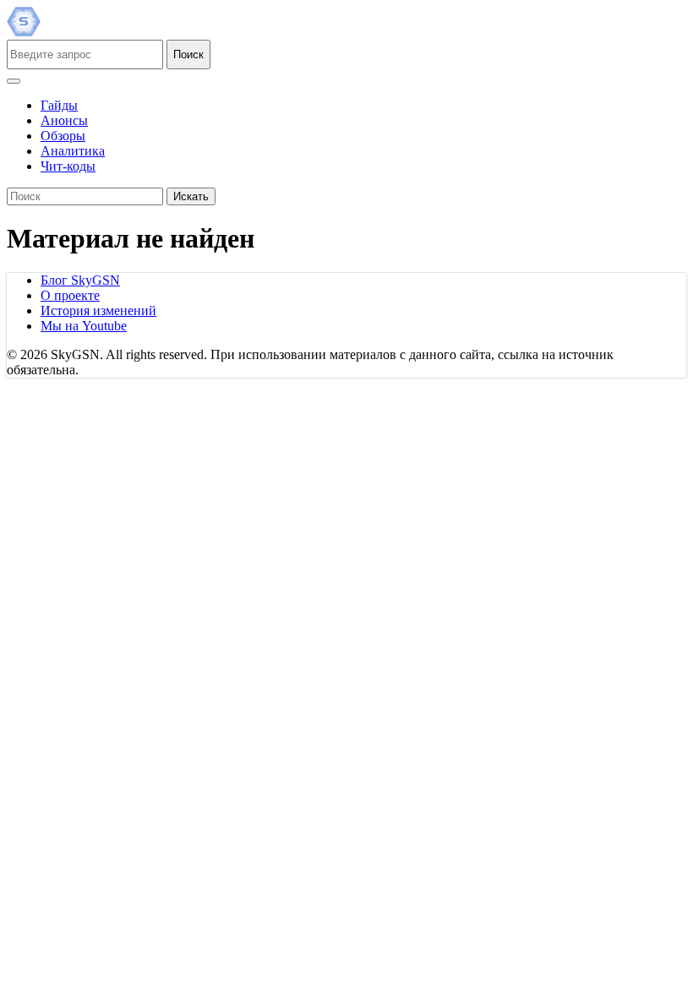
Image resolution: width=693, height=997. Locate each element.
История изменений (98, 310)
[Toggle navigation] (13, 81)
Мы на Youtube (84, 326)
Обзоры (63, 135)
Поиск (188, 54)
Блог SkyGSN (80, 280)
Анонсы (64, 120)
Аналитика (73, 151)
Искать (191, 196)
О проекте (70, 295)
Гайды (59, 105)
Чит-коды (68, 166)
